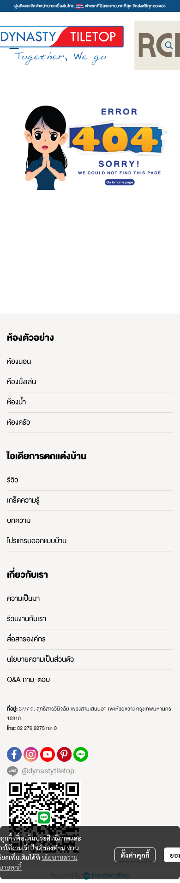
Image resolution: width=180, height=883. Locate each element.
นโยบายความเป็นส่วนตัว (40, 659)
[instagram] (31, 754)
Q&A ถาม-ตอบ (28, 680)
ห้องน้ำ (16, 402)
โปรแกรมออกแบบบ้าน (36, 541)
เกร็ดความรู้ (23, 500)
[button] (168, 45)
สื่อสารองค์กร (26, 639)
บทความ (18, 521)
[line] (80, 754)
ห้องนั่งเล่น (21, 382)
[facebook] (14, 754)
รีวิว (12, 480)
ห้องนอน (19, 361)
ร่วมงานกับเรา (26, 619)
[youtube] (47, 754)
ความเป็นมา (23, 598)
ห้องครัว (18, 422)
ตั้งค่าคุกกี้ (135, 855)
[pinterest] (64, 754)
